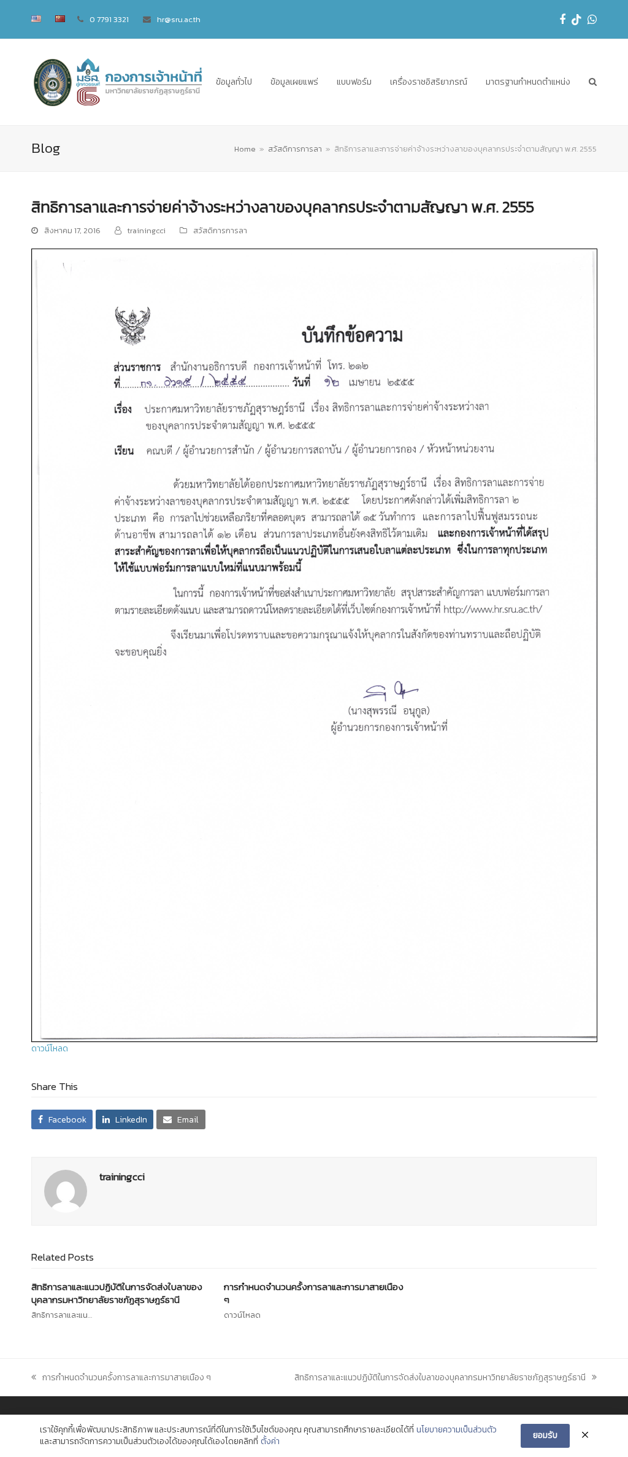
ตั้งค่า (270, 1442)
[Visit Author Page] (65, 1191)
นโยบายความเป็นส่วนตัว (456, 1430)
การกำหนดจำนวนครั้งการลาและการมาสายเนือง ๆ (314, 1293)
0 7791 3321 (109, 19)
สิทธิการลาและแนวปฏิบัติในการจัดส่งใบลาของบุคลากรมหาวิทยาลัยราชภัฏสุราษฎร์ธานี (116, 1293)
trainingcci (147, 230)
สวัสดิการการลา (220, 230)
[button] (593, 82)
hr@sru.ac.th (179, 19)
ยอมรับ (545, 1435)
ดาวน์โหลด (49, 1048)
